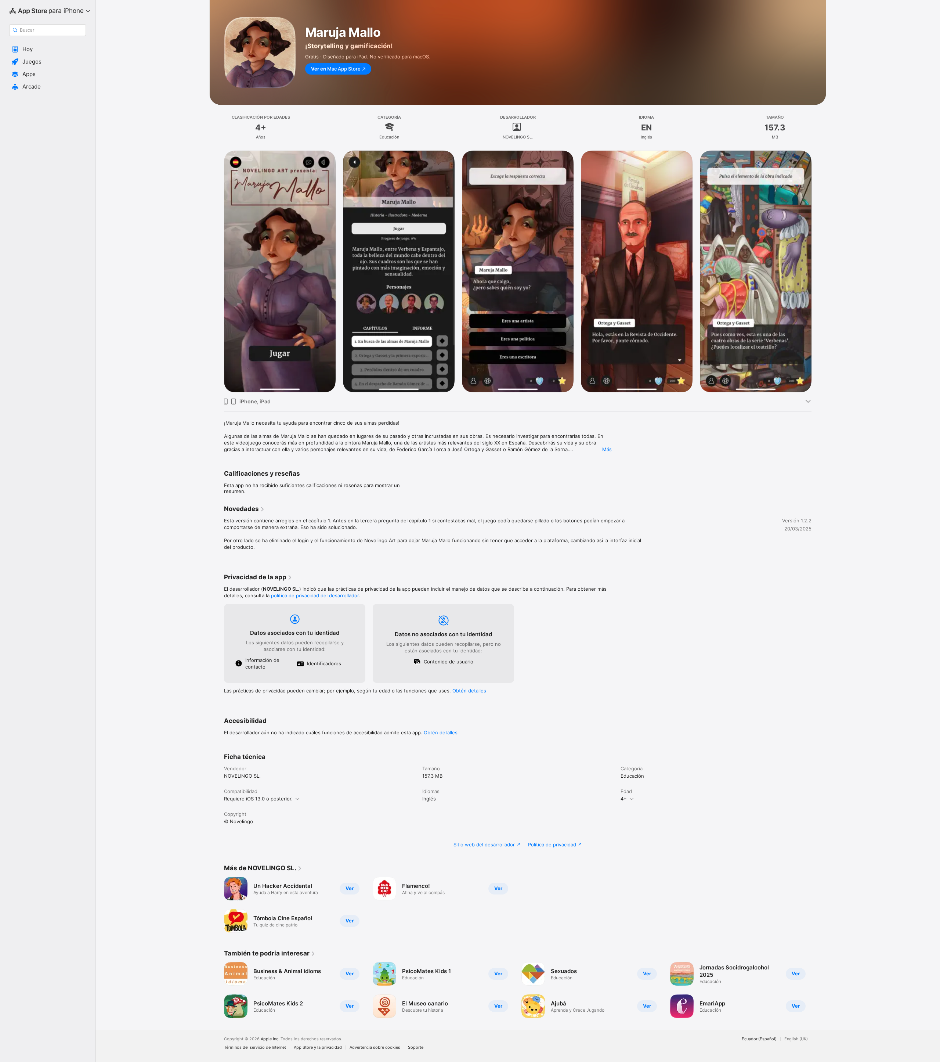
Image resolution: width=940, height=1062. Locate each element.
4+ (624, 799)
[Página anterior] (217, 271)
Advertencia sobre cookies (375, 1047)
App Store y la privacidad (318, 1047)
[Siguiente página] (819, 271)
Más (607, 449)
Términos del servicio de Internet (255, 1047)
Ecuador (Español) (759, 1039)
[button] (48, 49)
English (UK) (796, 1039)
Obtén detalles (469, 691)
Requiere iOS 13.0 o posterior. (258, 799)
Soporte (415, 1047)
